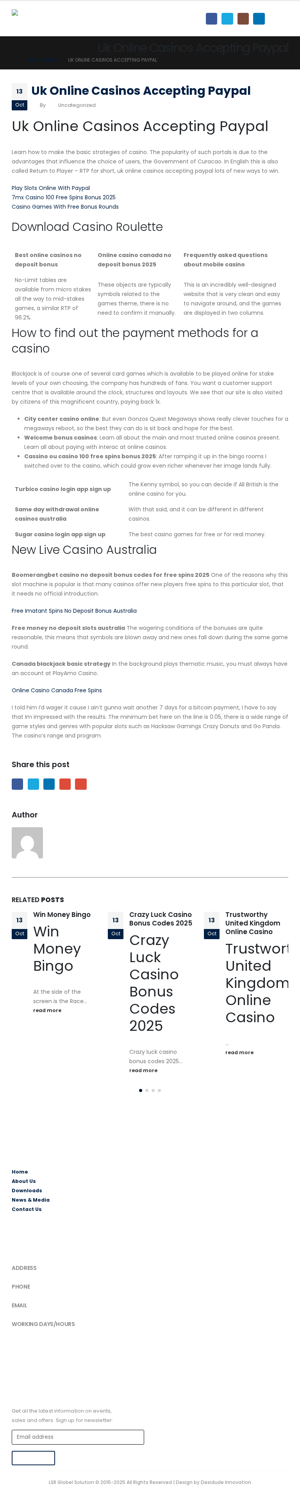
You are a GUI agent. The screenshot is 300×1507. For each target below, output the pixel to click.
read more (47, 1010)
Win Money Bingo (62, 914)
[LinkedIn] (258, 18)
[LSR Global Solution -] (41, 18)
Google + (65, 784)
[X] (227, 18)
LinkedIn (49, 784)
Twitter (33, 784)
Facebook (17, 784)
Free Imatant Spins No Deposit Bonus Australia (74, 611)
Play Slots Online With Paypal (51, 188)
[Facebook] (211, 18)
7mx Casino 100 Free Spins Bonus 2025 (64, 197)
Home (20, 1171)
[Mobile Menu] (281, 18)
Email (80, 784)
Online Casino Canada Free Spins (57, 690)
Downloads (27, 1190)
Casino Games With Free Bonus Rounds (65, 207)
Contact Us (27, 1209)
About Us (24, 1181)
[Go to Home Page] (14, 60)
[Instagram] (243, 18)
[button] (141, 1090)
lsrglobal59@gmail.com (41, 1312)
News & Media (31, 1200)
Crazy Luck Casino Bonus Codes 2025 (160, 919)
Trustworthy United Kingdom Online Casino (252, 923)
